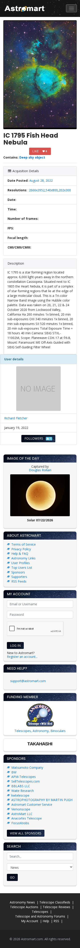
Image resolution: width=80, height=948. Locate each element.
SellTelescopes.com (25, 781)
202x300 (65, 190)
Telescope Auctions (24, 907)
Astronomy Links (23, 558)
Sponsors (18, 572)
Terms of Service (23, 544)
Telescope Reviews (56, 907)
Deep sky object (32, 157)
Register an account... (22, 656)
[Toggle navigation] (71, 8)
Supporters (19, 577)
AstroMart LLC (21, 814)
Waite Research (22, 791)
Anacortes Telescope (26, 818)
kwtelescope (20, 795)
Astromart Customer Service (31, 804)
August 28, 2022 (41, 180)
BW (13, 772)
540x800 (52, 190)
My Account (29, 921)
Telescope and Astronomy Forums (40, 916)
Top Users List (21, 567)
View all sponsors (25, 833)
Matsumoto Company (27, 767)
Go (12, 877)
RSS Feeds (18, 581)
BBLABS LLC (20, 786)
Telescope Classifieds (54, 902)
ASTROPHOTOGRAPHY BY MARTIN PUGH (41, 800)
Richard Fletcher (15, 418)
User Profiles (20, 563)
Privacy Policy (21, 549)
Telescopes (40, 911)
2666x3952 (37, 190)
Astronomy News (22, 902)
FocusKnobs (20, 823)
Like (39, 151)
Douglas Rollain (40, 470)
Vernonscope (20, 809)
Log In (15, 645)
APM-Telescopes (23, 777)
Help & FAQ (19, 553)
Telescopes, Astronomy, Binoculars (40, 731)
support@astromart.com (28, 681)
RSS (56, 921)
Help (46, 921)
